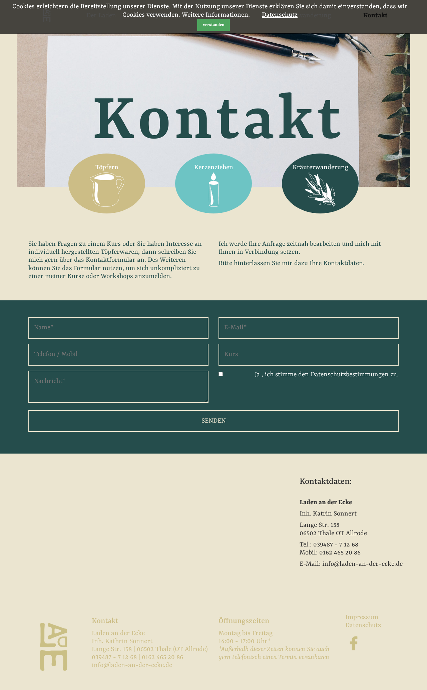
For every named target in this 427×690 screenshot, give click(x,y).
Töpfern (106, 167)
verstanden (214, 25)
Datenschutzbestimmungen (350, 374)
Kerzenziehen (213, 167)
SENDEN (213, 421)
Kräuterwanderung (320, 167)
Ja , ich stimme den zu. (327, 374)
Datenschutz (280, 15)
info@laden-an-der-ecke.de (132, 665)
